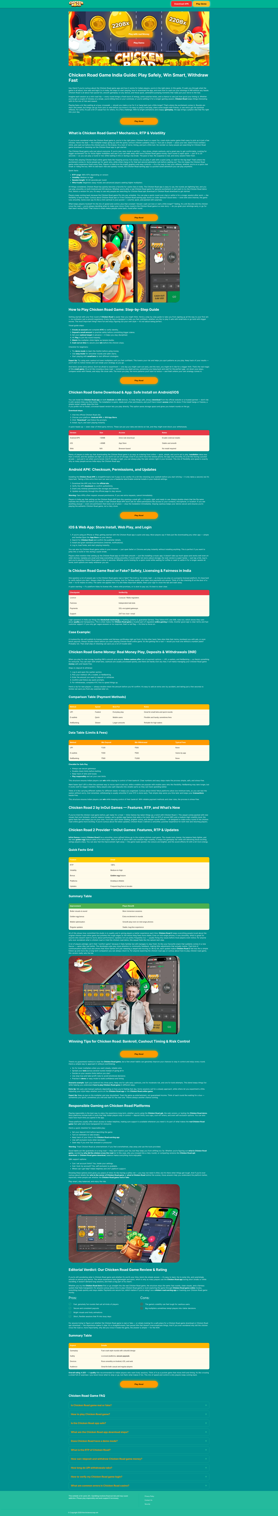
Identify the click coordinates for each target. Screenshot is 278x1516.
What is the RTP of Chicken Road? (91, 1449)
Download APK (182, 4)
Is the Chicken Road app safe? (88, 1423)
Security (147, 1504)
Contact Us (148, 1500)
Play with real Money (139, 34)
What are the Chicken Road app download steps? (99, 1432)
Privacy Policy (149, 1496)
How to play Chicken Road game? (90, 1414)
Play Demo (201, 4)
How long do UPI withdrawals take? (91, 1467)
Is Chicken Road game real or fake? (91, 1405)
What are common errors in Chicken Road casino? (100, 1485)
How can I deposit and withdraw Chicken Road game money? (106, 1458)
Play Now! (139, 121)
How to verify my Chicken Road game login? (96, 1476)
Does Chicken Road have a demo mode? (94, 1441)
